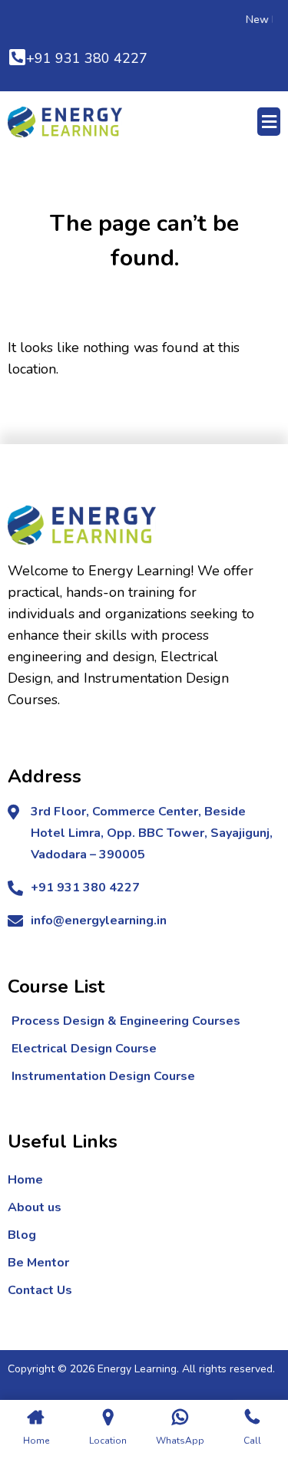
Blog (22, 1235)
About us (34, 1207)
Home (25, 1179)
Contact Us (40, 1290)
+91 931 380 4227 (86, 58)
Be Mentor (38, 1262)
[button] (268, 121)
